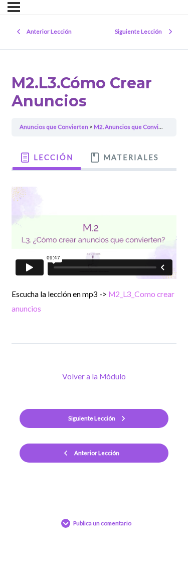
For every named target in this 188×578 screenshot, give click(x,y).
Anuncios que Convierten (54, 126)
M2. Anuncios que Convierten (133, 126)
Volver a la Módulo (94, 376)
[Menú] (14, 7)
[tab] (46, 157)
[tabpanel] (94, 253)
